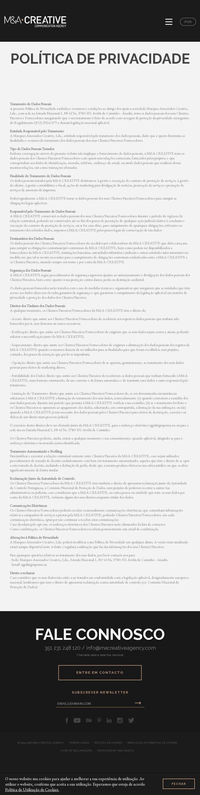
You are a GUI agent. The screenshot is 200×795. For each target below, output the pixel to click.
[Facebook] (67, 720)
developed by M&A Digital (115, 750)
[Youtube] (77, 720)
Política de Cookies (108, 743)
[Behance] (89, 720)
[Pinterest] (99, 720)
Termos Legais (79, 743)
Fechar (179, 784)
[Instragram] (120, 720)
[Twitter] (131, 720)
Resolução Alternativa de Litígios (152, 743)
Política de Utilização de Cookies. (32, 789)
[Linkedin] (109, 720)
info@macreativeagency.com (121, 648)
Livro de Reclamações (76, 750)
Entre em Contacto (100, 672)
